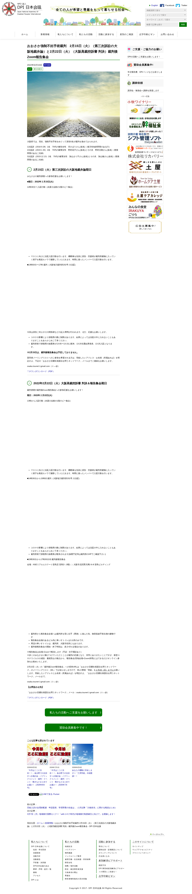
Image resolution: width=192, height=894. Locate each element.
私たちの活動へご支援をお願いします (73, 712)
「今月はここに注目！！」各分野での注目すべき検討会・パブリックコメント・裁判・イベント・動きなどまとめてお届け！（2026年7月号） (60, 779)
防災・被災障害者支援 (74, 869)
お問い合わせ (167, 34)
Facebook (169, 5)
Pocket (56, 794)
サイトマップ (137, 846)
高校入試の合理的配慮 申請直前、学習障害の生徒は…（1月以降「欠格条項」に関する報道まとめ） (72, 808)
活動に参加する (106, 34)
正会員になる (104, 856)
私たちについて (65, 34)
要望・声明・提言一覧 (42, 869)
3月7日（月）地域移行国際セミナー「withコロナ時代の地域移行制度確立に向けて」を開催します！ (71, 814)
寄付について (104, 846)
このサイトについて (143, 841)
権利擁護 (47, 65)
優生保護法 (38, 69)
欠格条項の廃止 (71, 872)
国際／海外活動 (71, 866)
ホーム (24, 34)
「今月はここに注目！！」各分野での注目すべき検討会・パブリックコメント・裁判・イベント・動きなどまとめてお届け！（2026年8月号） (37, 779)
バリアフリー (70, 850)
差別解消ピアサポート (111, 860)
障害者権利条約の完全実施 (76, 879)
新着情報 (45, 34)
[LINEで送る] (46, 794)
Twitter (184, 5)
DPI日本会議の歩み (41, 866)
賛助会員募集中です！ (73, 727)
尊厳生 (67, 876)
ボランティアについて (108, 853)
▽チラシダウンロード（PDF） (41, 371)
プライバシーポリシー (141, 853)
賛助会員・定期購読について (110, 850)
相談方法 (102, 865)
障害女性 (68, 863)
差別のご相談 (126, 34)
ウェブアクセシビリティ (142, 850)
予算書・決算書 (39, 863)
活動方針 (36, 856)
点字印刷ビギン (147, 34)
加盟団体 (36, 853)
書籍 (35, 872)
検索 (183, 24)
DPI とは (35, 880)
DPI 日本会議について (40, 846)
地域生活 (68, 846)
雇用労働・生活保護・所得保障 (78, 859)
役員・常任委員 (39, 850)
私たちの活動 (86, 34)
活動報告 (36, 859)
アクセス (36, 876)
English (154, 5)
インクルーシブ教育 (73, 856)
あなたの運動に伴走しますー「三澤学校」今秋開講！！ (82, 773)
